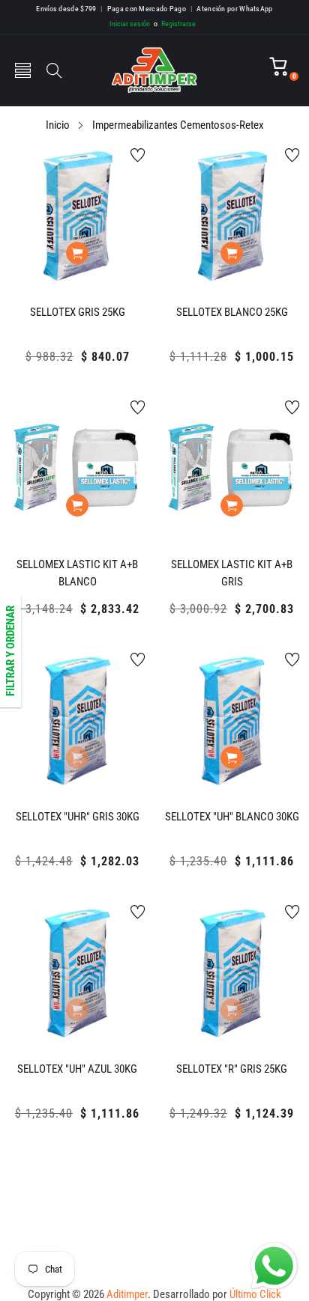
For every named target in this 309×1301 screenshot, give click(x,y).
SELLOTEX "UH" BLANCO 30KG (232, 816)
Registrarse (175, 23)
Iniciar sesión (130, 23)
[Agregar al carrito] (77, 253)
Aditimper (127, 1294)
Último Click (255, 1294)
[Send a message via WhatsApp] (274, 1266)
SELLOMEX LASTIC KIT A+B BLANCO (77, 573)
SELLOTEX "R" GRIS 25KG (231, 1069)
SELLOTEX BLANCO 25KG (232, 312)
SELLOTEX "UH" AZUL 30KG (77, 1069)
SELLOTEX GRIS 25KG (77, 312)
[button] (22, 70)
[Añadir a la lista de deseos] (138, 154)
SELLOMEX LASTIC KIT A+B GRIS (231, 573)
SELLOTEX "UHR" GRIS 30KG (78, 816)
